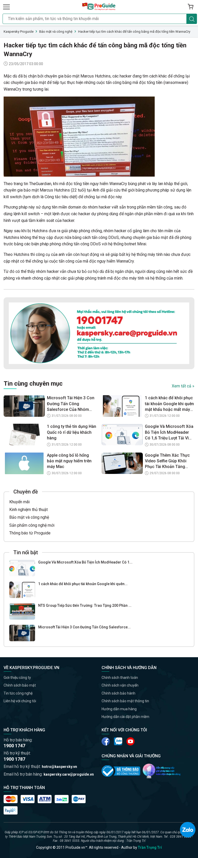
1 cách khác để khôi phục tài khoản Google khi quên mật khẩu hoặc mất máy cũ (169, 403)
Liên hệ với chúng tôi (20, 701)
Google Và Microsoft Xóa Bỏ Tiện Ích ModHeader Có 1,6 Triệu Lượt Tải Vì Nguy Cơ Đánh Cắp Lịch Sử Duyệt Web (169, 432)
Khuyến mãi (19, 501)
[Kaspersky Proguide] (99, 6)
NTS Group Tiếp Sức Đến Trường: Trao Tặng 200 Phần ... (84, 605)
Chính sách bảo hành (118, 693)
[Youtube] (118, 741)
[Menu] (6, 7)
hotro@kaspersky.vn (59, 767)
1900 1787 (14, 759)
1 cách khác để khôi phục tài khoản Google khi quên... (83, 584)
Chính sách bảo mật (20, 685)
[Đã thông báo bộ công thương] (121, 771)
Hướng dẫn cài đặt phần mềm (125, 717)
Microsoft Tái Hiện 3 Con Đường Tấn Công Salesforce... (84, 627)
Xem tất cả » (183, 386)
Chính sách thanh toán (120, 677)
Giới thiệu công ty (17, 677)
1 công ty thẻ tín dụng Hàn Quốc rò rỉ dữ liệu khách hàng (71, 432)
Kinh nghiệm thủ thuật (28, 509)
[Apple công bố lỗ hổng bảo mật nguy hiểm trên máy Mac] (24, 463)
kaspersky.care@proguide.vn (69, 774)
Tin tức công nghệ (18, 693)
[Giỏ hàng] (190, 7)
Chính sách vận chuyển (120, 685)
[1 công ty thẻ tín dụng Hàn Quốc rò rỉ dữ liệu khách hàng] (24, 434)
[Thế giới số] (161, 771)
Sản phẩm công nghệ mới (31, 525)
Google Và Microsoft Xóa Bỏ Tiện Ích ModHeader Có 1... (85, 562)
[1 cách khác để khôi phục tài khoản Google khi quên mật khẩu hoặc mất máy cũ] (22, 590)
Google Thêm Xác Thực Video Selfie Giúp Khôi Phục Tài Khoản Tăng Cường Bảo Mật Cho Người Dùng (167, 461)
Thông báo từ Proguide (30, 533)
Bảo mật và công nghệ (29, 517)
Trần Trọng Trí (150, 847)
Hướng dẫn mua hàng (119, 709)
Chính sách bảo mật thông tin (125, 701)
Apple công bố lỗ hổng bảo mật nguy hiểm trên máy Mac (69, 461)
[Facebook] (106, 741)
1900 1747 (14, 745)
